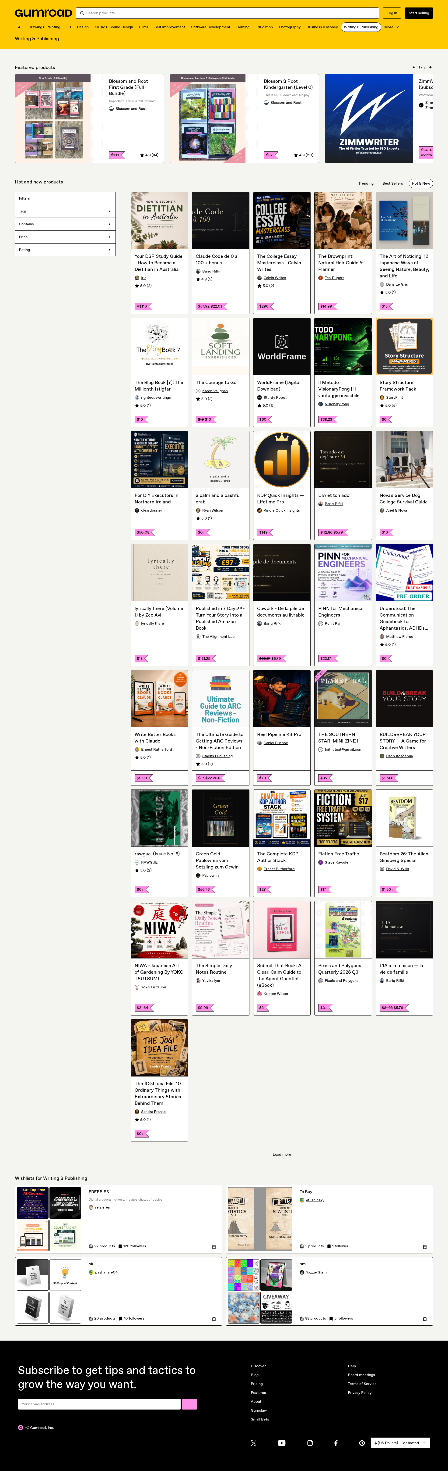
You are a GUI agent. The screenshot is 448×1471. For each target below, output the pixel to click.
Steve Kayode (336, 862)
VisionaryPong (337, 404)
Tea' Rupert (334, 278)
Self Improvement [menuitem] (169, 27)
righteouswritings (156, 397)
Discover (258, 1366)
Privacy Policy (359, 1392)
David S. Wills (397, 869)
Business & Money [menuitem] (322, 27)
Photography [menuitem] (290, 27)
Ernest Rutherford (156, 749)
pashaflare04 (106, 1272)
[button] (214, 1246)
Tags (23, 211)
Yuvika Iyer (211, 980)
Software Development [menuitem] (210, 27)
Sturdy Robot (275, 397)
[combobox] (231, 13)
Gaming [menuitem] (242, 27)
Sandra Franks (153, 1111)
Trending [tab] (366, 183)
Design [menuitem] (83, 27)
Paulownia (210, 875)
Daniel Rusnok (276, 743)
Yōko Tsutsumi (153, 987)
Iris (143, 278)
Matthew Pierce (399, 636)
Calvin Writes (275, 278)
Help (352, 1366)
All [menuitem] (20, 27)
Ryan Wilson (212, 510)
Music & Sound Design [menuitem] (114, 27)
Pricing (257, 1383)
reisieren (102, 1207)
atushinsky (315, 1200)
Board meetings (361, 1375)
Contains (26, 224)
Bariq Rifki (211, 271)
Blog (255, 1375)
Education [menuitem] (264, 27)
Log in (392, 13)
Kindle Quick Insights (282, 510)
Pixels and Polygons (341, 980)
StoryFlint (394, 397)
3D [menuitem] (68, 27)
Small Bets (260, 1419)
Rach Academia (399, 756)
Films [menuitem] (143, 27)
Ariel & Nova (396, 510)
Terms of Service (362, 1383)
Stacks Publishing (217, 756)
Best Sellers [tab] (392, 183)
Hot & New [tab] (421, 183)
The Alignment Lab (218, 636)
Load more (282, 1154)
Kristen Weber (276, 993)
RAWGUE (149, 862)
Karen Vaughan (215, 391)
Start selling (419, 13)
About (256, 1401)
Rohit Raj (332, 623)
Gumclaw (259, 1410)
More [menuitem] (388, 27)
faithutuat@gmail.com (343, 749)
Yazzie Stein (316, 1272)
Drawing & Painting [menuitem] (44, 27)
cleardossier (151, 510)
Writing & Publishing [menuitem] (361, 27)
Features (258, 1392)
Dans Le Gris (397, 284)
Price (23, 237)
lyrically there (152, 623)
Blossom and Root (131, 108)
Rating (24, 250)
